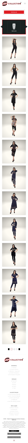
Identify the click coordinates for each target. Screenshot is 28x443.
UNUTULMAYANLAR (14, 398)
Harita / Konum (14, 414)
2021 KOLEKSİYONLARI (14, 396)
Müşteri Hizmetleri (14, 413)
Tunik (14, 382)
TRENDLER (14, 399)
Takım (14, 386)
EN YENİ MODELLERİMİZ (14, 401)
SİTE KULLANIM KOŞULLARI (14, 437)
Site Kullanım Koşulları (14, 374)
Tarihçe (14, 367)
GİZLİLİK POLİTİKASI (14, 433)
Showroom (14, 409)
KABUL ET (14, 431)
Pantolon (14, 381)
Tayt (14, 388)
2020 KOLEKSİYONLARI (14, 394)
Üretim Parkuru (14, 369)
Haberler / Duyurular (14, 371)
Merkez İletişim (14, 407)
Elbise (14, 384)
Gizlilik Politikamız (14, 373)
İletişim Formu (14, 411)
